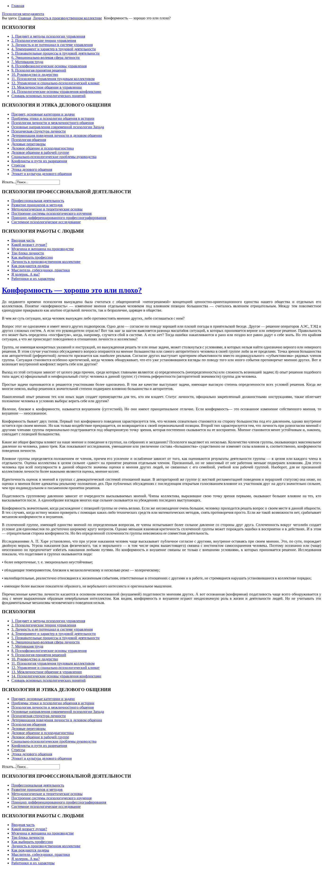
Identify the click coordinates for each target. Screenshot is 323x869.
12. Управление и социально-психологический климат (55, 83)
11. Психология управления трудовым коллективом (53, 79)
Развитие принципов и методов (37, 205)
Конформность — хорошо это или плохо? (72, 290)
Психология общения (28, 140)
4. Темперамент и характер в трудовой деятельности (53, 49)
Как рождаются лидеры (30, 266)
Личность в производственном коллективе (67, 18)
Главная (17, 6)
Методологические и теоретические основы (47, 209)
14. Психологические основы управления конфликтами (56, 92)
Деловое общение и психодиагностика (42, 148)
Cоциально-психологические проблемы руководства (53, 157)
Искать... (9, 182)
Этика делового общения (31, 169)
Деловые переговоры (28, 144)
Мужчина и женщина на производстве (42, 249)
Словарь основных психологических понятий (48, 96)
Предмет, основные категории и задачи (43, 114)
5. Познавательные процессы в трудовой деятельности (55, 53)
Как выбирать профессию (32, 257)
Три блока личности (27, 253)
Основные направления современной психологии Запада (57, 127)
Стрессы (18, 165)
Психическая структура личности (38, 131)
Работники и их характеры (33, 279)
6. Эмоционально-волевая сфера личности (45, 58)
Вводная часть (23, 240)
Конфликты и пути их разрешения (39, 161)
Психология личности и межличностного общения (52, 123)
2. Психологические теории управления (43, 41)
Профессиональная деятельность (37, 201)
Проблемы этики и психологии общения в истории (52, 118)
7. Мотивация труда (27, 62)
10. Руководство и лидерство (34, 75)
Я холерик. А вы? (25, 274)
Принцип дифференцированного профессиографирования (58, 218)
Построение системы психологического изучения (51, 213)
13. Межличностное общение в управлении (46, 87)
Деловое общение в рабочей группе (40, 152)
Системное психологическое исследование (46, 222)
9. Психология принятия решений (38, 70)
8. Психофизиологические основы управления (49, 66)
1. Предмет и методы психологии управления (48, 36)
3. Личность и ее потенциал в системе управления (52, 45)
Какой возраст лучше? (29, 245)
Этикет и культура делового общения (41, 174)
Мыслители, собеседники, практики (40, 270)
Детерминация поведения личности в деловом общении (56, 135)
